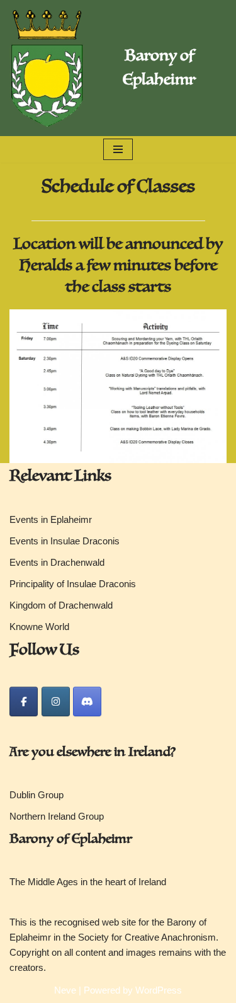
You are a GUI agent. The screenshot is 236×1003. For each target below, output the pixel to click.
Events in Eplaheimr (50, 519)
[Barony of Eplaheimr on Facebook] (23, 701)
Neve (65, 990)
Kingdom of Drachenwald (61, 605)
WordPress (158, 990)
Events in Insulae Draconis (64, 541)
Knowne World (39, 626)
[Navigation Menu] (118, 149)
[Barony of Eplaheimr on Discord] (87, 701)
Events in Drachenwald (56, 562)
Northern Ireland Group (56, 816)
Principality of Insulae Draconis (72, 583)
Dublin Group (36, 794)
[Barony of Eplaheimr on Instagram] (56, 701)
